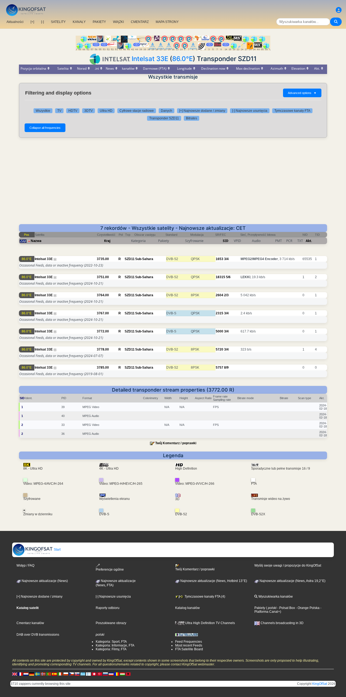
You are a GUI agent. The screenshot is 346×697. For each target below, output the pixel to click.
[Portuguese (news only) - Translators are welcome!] (48, 674)
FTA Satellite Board (189, 649)
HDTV (72, 111)
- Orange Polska (307, 608)
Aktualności (15, 22)
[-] (42, 22)
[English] (14, 674)
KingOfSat (319, 684)
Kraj (107, 240)
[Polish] (65, 674)
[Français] (20, 674)
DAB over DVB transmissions (37, 635)
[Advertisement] (173, 183)
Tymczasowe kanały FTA (292, 111)
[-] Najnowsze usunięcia (249, 111)
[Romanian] (116, 674)
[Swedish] (37, 674)
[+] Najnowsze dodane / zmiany (202, 111)
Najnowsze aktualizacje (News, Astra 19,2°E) (292, 581)
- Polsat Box (286, 608)
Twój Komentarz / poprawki (175, 443)
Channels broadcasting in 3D (282, 623)
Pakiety (259, 608)
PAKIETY (99, 22)
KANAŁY (79, 22)
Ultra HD (106, 111)
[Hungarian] (122, 674)
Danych (166, 111)
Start (57, 549)
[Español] (54, 674)
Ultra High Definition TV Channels (209, 623)
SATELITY (58, 22)
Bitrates (191, 118)
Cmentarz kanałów (30, 623)
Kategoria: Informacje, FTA (115, 645)
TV (59, 111)
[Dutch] (26, 674)
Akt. (309, 240)
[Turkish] (99, 674)
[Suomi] (88, 674)
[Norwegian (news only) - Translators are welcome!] (43, 674)
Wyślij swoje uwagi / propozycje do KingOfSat (287, 565)
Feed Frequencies (188, 642)
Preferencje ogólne (110, 569)
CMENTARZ (140, 22)
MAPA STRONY (167, 22)
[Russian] (105, 674)
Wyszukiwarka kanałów (275, 596)
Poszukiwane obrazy (111, 623)
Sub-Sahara (144, 259)
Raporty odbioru (107, 608)
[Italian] (60, 674)
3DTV (88, 111)
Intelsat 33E (150, 59)
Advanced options (302, 93)
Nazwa (36, 240)
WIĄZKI (118, 22)
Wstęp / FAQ (25, 565)
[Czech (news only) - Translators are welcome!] (71, 674)
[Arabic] (94, 674)
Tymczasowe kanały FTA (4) (204, 596)
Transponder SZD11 (164, 118)
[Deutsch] (31, 674)
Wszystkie (43, 111)
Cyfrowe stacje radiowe (136, 111)
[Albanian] (128, 674)
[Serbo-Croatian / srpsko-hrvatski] (111, 674)
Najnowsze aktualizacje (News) (44, 581)
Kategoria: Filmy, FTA (111, 649)
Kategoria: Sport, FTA (111, 642)
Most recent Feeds (188, 645)
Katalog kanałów (187, 608)
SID (225, 240)
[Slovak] (77, 674)
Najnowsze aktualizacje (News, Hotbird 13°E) (213, 581)
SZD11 (130, 259)
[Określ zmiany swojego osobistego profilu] (339, 10)
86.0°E (182, 59)
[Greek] (82, 674)
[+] (32, 22)
